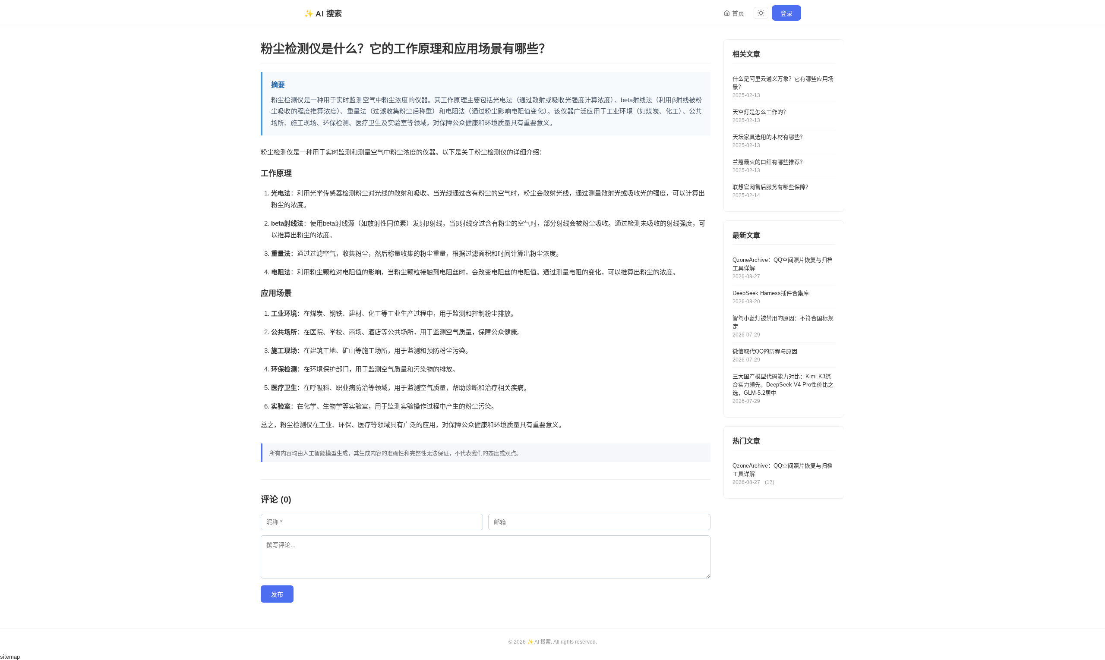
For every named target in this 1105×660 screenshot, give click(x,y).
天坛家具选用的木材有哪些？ (768, 137)
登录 (786, 13)
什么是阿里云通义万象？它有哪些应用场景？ (782, 82)
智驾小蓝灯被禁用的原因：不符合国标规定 (782, 322)
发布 (277, 594)
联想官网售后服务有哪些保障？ (771, 187)
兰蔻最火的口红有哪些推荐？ (768, 162)
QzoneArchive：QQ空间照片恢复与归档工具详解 (782, 264)
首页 (738, 13)
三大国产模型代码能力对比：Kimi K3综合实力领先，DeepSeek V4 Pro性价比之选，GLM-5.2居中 (782, 384)
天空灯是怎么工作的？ (760, 112)
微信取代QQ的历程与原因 (764, 351)
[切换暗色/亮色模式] (761, 13)
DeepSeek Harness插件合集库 (770, 293)
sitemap (10, 657)
